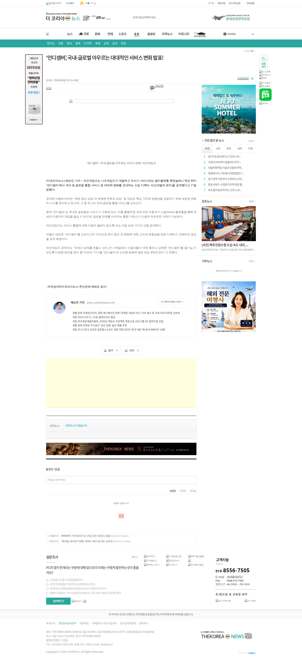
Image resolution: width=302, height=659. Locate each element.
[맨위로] (263, 103)
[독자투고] (149, 556)
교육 (106, 43)
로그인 (211, 3)
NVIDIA (232, 34)
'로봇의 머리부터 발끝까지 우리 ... (224, 162)
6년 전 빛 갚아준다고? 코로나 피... (224, 156)
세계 (97, 43)
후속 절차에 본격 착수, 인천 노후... (224, 190)
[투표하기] (58, 601)
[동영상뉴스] (172, 560)
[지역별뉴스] (150, 560)
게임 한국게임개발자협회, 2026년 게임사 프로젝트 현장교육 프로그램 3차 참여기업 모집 (118, 321)
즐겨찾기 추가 (55, 3)
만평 (250, 148)
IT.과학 (88, 43)
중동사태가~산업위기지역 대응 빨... (225, 184)
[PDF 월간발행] (196, 556)
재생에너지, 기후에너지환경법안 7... (226, 173)
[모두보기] (85, 601)
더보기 (251, 141)
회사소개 (50, 623)
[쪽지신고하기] (252, 78)
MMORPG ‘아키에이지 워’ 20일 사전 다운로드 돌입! (95, 536)
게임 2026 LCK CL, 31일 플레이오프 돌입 (94, 317)
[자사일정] (265, 82)
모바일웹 (250, 3)
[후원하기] (263, 62)
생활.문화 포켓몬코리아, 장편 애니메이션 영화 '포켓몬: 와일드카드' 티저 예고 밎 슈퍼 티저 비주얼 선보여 (126, 313)
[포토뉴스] (265, 74)
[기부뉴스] (171, 564)
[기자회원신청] (177, 556)
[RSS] (263, 78)
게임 (123, 43)
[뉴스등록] (265, 71)
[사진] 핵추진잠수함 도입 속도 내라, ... (225, 245)
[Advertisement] (121, 382)
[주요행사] (265, 86)
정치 (69, 43)
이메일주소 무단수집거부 (104, 623)
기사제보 (70, 3)
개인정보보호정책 (67, 623)
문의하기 (143, 623)
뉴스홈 (250, 51)
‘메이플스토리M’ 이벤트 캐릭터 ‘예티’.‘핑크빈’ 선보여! (96, 541)
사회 (60, 43)
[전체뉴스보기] (151, 564)
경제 (77, 43)
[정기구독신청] (223, 600)
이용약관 (84, 623)
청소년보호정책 (128, 623)
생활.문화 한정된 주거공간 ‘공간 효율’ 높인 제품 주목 (100, 325)
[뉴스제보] (250, 600)
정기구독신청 (234, 3)
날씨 (114, 43)
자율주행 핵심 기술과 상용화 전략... (225, 167)
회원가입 (221, 3)
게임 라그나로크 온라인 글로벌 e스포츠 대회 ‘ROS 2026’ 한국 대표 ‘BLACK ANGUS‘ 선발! (119, 329)
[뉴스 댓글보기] (189, 560)
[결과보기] (77, 601)
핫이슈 (51, 43)
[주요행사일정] (196, 564)
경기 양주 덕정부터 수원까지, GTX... (225, 179)
